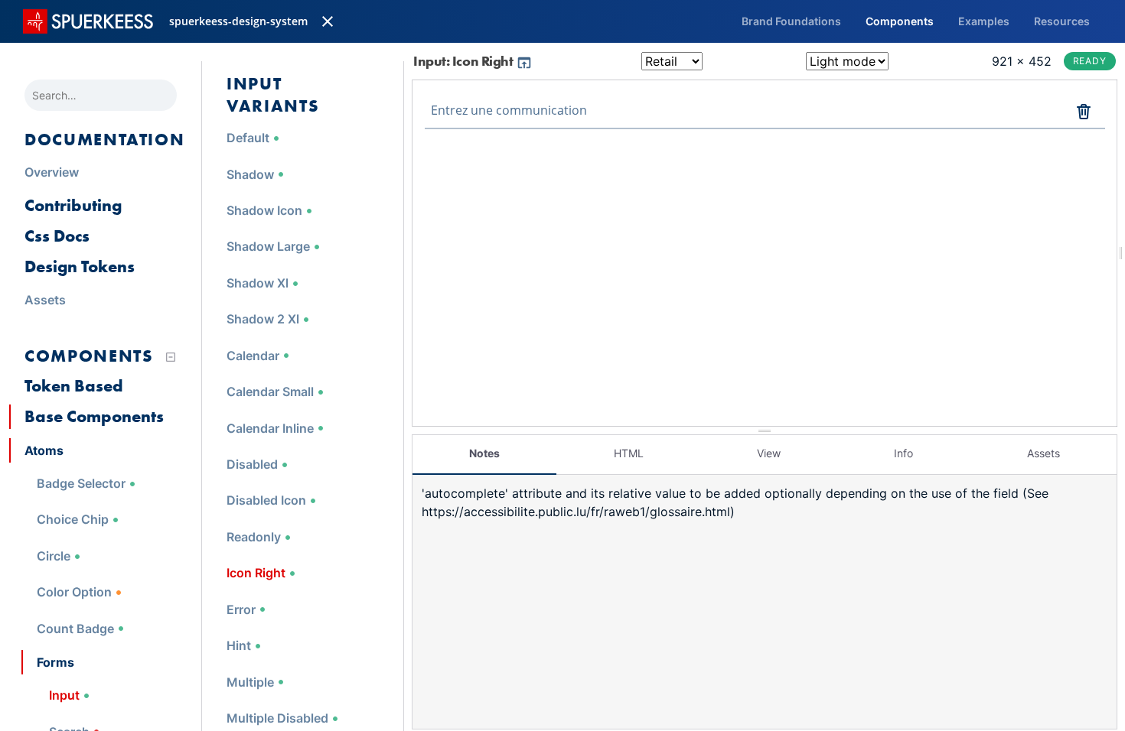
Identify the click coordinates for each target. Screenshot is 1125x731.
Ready (1090, 61)
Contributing (73, 205)
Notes (484, 453)
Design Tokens (79, 266)
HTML (629, 453)
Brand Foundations (791, 21)
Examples (983, 21)
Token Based (73, 386)
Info (903, 453)
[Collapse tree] (171, 357)
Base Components (94, 416)
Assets (1043, 453)
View (769, 453)
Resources (1062, 21)
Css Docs (57, 236)
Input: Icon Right (464, 61)
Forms (55, 662)
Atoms (44, 450)
